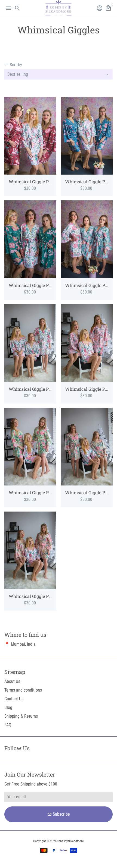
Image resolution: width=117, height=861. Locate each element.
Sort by (13, 64)
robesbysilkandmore (70, 841)
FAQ (7, 724)
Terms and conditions (23, 690)
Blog (8, 707)
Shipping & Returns (21, 716)
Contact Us (13, 698)
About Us (12, 681)
